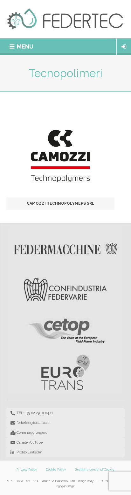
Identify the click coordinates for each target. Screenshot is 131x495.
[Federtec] (65, 19)
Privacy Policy (27, 469)
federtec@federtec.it (33, 423)
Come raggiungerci (32, 433)
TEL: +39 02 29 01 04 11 (35, 413)
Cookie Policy (56, 469)
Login (124, 46)
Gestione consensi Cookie (94, 469)
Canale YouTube (30, 442)
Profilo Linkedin (29, 452)
